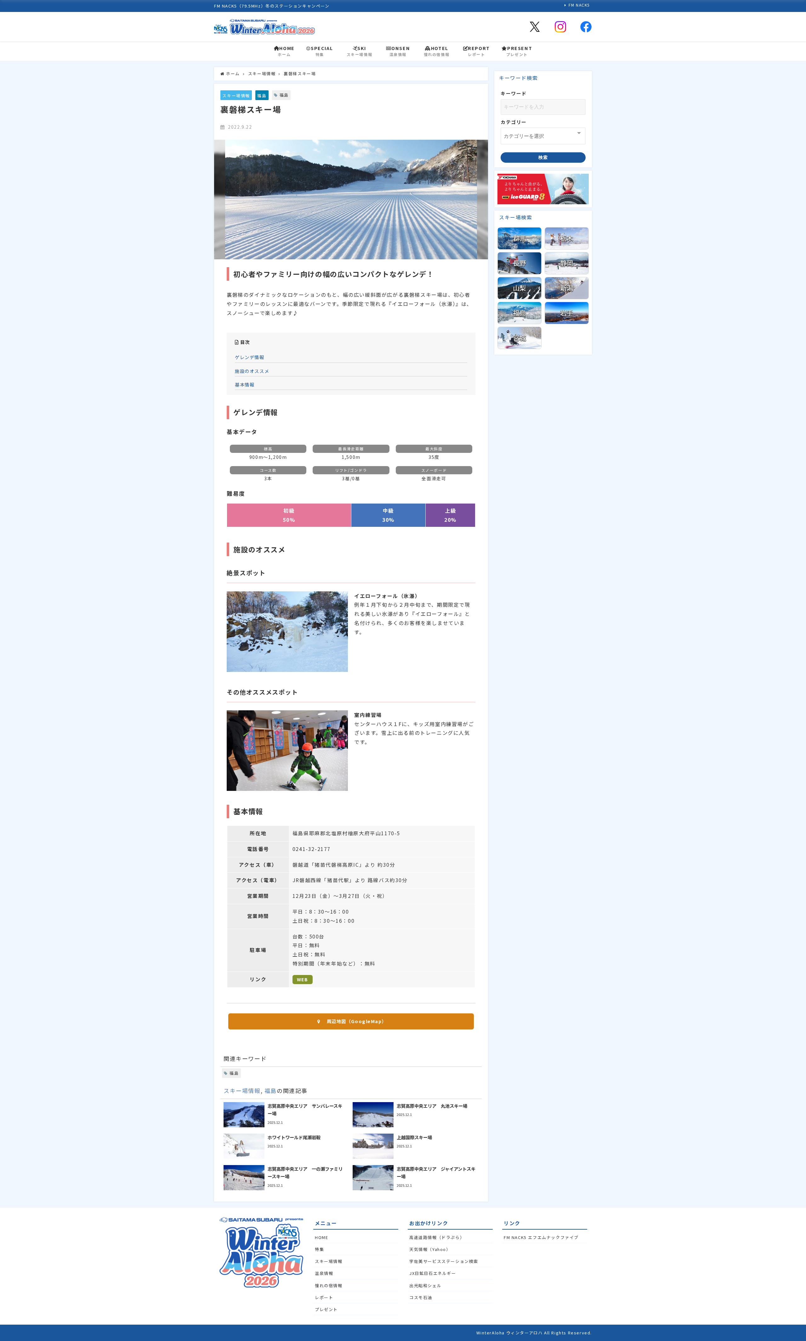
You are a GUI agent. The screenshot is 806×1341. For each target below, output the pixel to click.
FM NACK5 (579, 5)
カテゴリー (514, 122)
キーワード (514, 93)
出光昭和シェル (425, 1285)
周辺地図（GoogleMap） (357, 1021)
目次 (245, 342)
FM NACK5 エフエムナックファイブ (541, 1237)
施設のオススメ (252, 371)
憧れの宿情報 (329, 1285)
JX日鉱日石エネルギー (432, 1273)
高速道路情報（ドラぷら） (436, 1237)
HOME (321, 1237)
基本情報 (244, 384)
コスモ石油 (420, 1297)
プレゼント (326, 1309)
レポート (324, 1297)
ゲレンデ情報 (249, 357)
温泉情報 (324, 1273)
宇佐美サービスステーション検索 (443, 1261)
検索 (543, 157)
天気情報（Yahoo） (430, 1249)
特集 (319, 1249)
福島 (261, 96)
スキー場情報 (236, 96)
